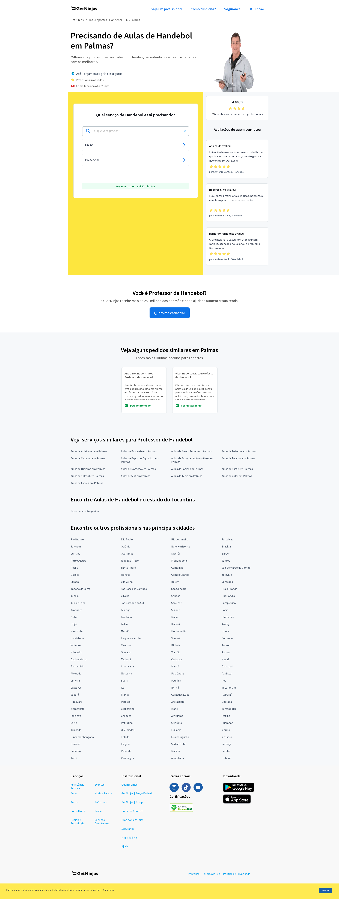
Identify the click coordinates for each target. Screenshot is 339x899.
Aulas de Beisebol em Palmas (239, 451)
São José (176, 603)
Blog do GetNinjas (132, 820)
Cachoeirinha (79, 659)
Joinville (227, 574)
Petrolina (127, 723)
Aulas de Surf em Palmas (135, 476)
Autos (74, 802)
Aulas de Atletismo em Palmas (89, 451)
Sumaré (175, 638)
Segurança (232, 9)
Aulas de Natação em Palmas (138, 469)
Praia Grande (229, 589)
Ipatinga (76, 716)
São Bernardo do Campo (236, 567)
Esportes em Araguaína (85, 511)
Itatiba (226, 716)
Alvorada (76, 673)
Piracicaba (77, 631)
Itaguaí (125, 744)
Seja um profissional (166, 9)
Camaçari (227, 666)
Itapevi (175, 624)
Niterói (175, 553)
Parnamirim (78, 666)
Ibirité (175, 687)
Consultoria (78, 811)
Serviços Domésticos (102, 821)
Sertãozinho (178, 744)
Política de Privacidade (236, 874)
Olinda (226, 631)
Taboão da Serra (80, 589)
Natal (74, 617)
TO (126, 20)
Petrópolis (177, 673)
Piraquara (76, 701)
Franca (125, 694)
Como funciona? (203, 9)
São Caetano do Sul (132, 603)
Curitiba (75, 553)
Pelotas (125, 701)
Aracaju (226, 624)
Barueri (226, 553)
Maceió (125, 631)
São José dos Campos (134, 589)
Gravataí (126, 652)
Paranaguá (127, 758)
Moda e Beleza (103, 793)
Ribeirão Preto (130, 560)
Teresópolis (229, 708)
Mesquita (126, 673)
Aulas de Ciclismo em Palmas (88, 458)
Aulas (89, 20)
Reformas (101, 802)
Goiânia (125, 546)
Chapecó (126, 716)
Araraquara (178, 701)
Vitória (125, 596)
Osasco (75, 574)
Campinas (177, 567)
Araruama (177, 716)
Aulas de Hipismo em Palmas (88, 469)
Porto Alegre (78, 560)
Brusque (75, 744)
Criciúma (176, 723)
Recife (74, 567)
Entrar (259, 9)
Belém (175, 581)
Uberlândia (228, 596)
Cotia (225, 610)
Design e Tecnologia (77, 821)
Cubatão (76, 751)
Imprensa (194, 874)
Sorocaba (227, 581)
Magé (174, 708)
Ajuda (124, 846)
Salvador (76, 546)
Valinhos (76, 645)
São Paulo (127, 539)
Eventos (100, 784)
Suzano (175, 610)
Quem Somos (129, 784)
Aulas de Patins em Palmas (187, 469)
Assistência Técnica (77, 786)
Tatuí (74, 758)
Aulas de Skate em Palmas (237, 469)
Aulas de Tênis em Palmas (186, 476)
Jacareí (226, 645)
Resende (126, 751)
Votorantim (229, 687)
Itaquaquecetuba (131, 638)
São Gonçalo (178, 589)
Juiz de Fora (78, 603)
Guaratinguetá (180, 737)
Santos (226, 560)
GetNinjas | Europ (132, 802)
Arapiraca (76, 610)
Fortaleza (227, 539)
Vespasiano (128, 708)
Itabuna (226, 758)
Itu (122, 687)
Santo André (128, 567)
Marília (226, 730)
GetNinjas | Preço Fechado (137, 793)
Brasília (226, 546)
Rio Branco (77, 539)
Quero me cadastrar (169, 313)
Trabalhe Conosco (132, 811)
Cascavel (76, 687)
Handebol (115, 20)
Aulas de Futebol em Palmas (238, 458)
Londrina (126, 617)
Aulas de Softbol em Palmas (87, 476)
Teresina (126, 645)
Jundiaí (75, 596)
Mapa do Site (129, 837)
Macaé (225, 659)
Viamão (175, 652)
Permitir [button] (325, 890)
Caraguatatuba (180, 694)
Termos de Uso (211, 874)
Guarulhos (127, 553)
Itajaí (74, 624)
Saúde (98, 811)
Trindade (76, 730)
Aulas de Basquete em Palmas (139, 451)
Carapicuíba (229, 603)
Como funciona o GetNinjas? (93, 86)
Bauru (124, 680)
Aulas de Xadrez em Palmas (87, 483)
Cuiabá (75, 581)
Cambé (226, 751)
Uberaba (227, 701)
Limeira (75, 680)
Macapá (175, 751)
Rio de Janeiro (179, 539)
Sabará (75, 694)
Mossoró (227, 737)
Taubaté (126, 659)
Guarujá (125, 610)
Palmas (135, 20)
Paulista (226, 673)
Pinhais (175, 645)
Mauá (174, 617)
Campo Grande (180, 574)
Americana (127, 666)
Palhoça (226, 744)
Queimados (128, 730)
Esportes (101, 20)
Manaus (125, 574)
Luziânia (176, 730)
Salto (74, 723)
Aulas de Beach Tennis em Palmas (191, 451)
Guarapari (227, 723)
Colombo (227, 638)
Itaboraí (226, 694)
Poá (224, 680)
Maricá (175, 666)
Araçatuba (177, 758)
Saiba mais (108, 890)
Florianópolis (179, 560)
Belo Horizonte (180, 546)
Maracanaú (77, 708)
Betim (125, 624)
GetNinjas (77, 20)
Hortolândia (178, 631)
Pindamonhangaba (82, 737)
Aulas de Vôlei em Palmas (237, 476)
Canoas (175, 596)
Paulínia (176, 680)
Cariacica (176, 659)
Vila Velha (127, 581)
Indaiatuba (77, 638)
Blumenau (228, 617)
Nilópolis (76, 652)
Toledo (125, 737)
